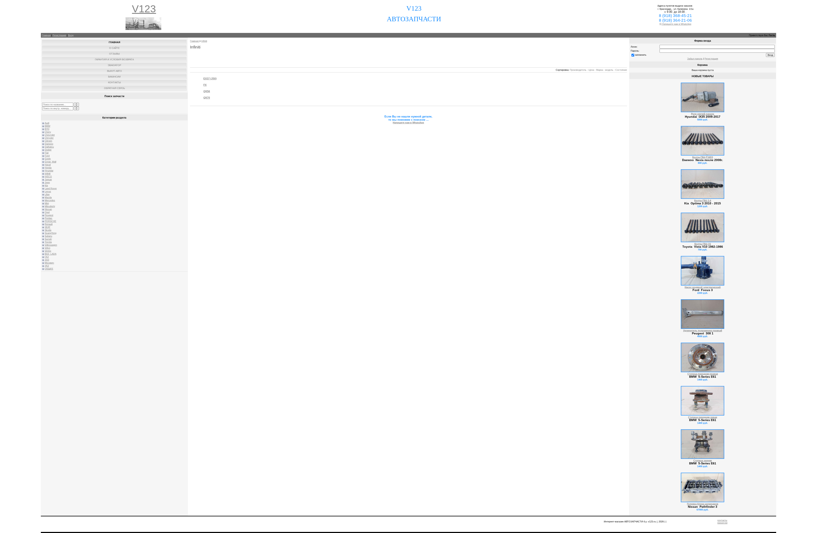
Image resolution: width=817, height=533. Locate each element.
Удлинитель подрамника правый (702, 330)
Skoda (48, 230)
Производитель (578, 70)
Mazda (48, 197)
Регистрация (59, 35)
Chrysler (49, 138)
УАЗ (47, 265)
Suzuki (48, 239)
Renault (49, 224)
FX (205, 84)
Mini (47, 203)
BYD (47, 129)
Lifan (47, 194)
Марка (599, 70)
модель (609, 70)
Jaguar (48, 179)
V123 (144, 8)
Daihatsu (49, 147)
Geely (48, 158)
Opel (47, 212)
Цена (591, 70)
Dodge (48, 149)
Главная (46, 35)
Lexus (48, 191)
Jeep (47, 182)
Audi (47, 123)
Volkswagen (51, 245)
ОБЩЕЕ (49, 268)
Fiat (47, 152)
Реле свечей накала (702, 114)
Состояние (621, 70)
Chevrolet (50, 135)
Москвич (49, 263)
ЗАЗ (47, 260)
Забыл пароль (695, 58)
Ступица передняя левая (702, 417)
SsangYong (50, 233)
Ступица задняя (702, 460)
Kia (46, 185)
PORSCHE (50, 221)
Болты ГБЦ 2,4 (702, 200)
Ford (47, 155)
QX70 (206, 97)
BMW (47, 126)
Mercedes (50, 200)
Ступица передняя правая (702, 374)
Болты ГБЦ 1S (702, 244)
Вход (70, 35)
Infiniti (47, 173)
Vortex (48, 251)
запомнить (640, 55)
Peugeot (49, 215)
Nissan (48, 209)
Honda (48, 167)
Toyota (48, 242)
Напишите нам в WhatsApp (676, 24)
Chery (48, 132)
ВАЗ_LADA (50, 254)
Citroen (48, 141)
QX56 (206, 91)
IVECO (48, 176)
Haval (48, 164)
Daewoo (49, 144)
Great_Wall (50, 161)
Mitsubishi (50, 206)
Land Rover (51, 188)
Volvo (47, 248)
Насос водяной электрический (703, 287)
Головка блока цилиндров (702, 504)
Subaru (48, 236)
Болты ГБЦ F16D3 (702, 157)
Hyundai (49, 170)
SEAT (47, 227)
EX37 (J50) (210, 78)
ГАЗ (47, 257)
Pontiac (48, 218)
